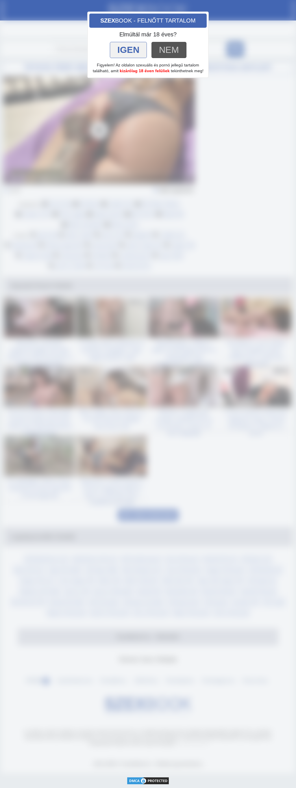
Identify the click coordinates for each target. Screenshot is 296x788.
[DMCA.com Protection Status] (148, 780)
